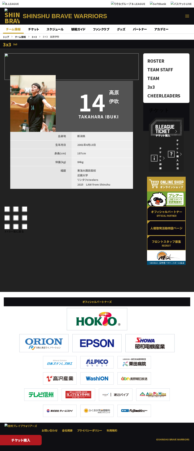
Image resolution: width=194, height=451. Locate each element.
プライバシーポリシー (89, 430)
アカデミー (161, 29)
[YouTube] (178, 16)
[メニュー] (187, 16)
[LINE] (169, 16)
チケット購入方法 (177, 154)
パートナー (140, 29)
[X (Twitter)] (141, 16)
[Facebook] (151, 16)
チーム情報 (13, 29)
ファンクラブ (101, 29)
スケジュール (55, 29)
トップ (6, 36)
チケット (33, 29)
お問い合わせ (49, 430)
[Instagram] (160, 16)
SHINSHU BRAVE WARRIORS (65, 16)
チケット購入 (20, 440)
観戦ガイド (78, 29)
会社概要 (67, 430)
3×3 (34, 36)
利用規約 (112, 430)
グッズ (121, 29)
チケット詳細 (160, 158)
